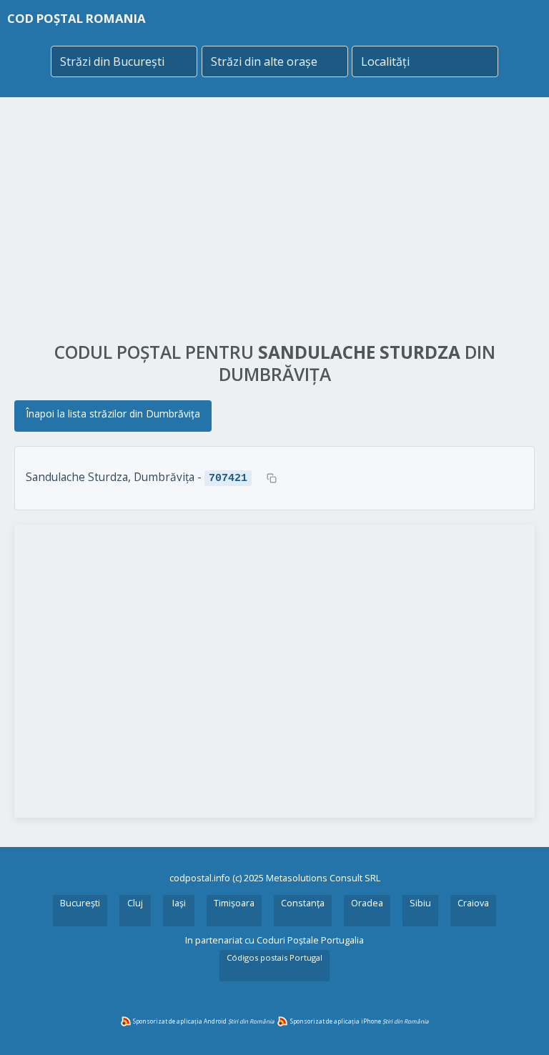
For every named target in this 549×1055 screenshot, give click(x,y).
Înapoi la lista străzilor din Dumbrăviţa (113, 413)
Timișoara (234, 903)
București (80, 903)
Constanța (303, 903)
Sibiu (420, 903)
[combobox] (124, 61)
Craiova (473, 903)
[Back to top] (519, 1025)
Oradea (367, 903)
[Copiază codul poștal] (271, 478)
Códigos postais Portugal (274, 957)
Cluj (135, 903)
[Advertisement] (274, 219)
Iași (179, 903)
